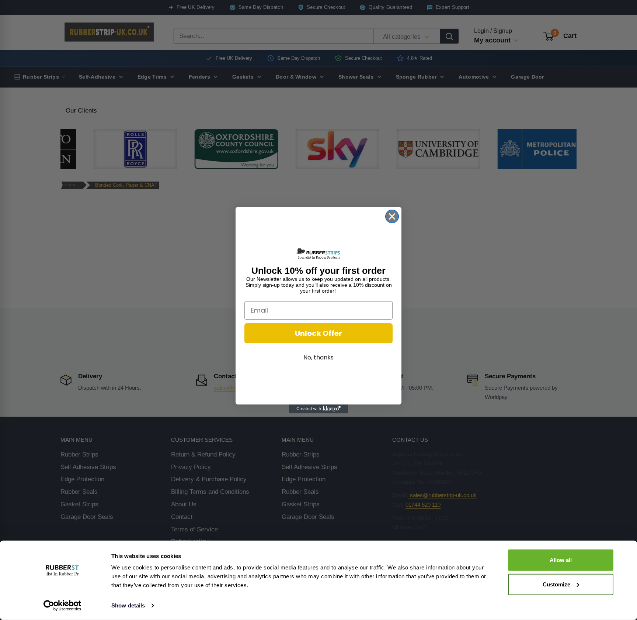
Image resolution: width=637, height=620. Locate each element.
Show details (128, 605)
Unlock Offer (318, 333)
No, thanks (318, 357)
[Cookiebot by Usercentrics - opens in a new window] (62, 605)
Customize (556, 584)
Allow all (561, 560)
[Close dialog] (392, 216)
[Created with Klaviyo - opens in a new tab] (318, 408)
